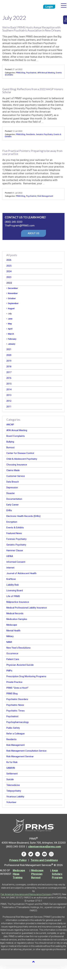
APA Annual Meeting (46, 73)
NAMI (9, 642)
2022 (9, 282)
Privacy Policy (18, 860)
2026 (8, 260)
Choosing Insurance (16, 464)
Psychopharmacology (17, 722)
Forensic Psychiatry (16, 539)
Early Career (12, 504)
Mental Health (13, 630)
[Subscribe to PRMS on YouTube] (44, 853)
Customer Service (15, 476)
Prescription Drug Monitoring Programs (26, 676)
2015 (8, 383)
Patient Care (12, 659)
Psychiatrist (31, 73)
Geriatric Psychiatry (44, 134)
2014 (8, 389)
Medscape (11, 624)
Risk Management (45, 196)
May (10, 323)
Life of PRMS (13, 596)
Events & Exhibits (15, 527)
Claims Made (13, 470)
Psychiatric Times (15, 710)
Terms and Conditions (44, 860)
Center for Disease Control (20, 453)
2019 (8, 360)
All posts (11, 255)
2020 (8, 355)
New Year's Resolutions (18, 647)
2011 (8, 406)
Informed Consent (15, 562)
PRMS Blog (20, 73)
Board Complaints (15, 436)
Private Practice (14, 682)
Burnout (10, 447)
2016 (8, 378)
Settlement (12, 773)
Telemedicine (13, 785)
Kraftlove (11, 579)
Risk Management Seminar (20, 756)
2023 (8, 277)
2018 (8, 366)
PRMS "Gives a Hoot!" (17, 687)
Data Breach (12, 481)
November (13, 293)
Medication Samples (16, 619)
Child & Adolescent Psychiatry (21, 459)
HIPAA (9, 556)
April (10, 329)
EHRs (9, 510)
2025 (8, 265)
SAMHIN (10, 768)
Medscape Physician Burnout (37, 874)
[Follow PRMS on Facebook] (24, 853)
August (11, 308)
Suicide (10, 779)
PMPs (9, 670)
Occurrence (12, 653)
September (13, 303)
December (13, 288)
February (12, 339)
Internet (10, 567)
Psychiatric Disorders (17, 699)
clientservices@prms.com (44, 846)
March (11, 334)
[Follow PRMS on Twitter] (30, 853)
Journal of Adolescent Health (21, 573)
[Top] (33, 962)
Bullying (10, 441)
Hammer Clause (14, 550)
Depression (12, 487)
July (10, 313)
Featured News (14, 533)
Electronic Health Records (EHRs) (23, 516)
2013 (8, 395)
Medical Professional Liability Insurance (26, 607)
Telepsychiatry (13, 790)
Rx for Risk (11, 762)
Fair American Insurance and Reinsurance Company (26, 894)
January (11, 344)
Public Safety (13, 727)
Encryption (11, 521)
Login (49, 6)
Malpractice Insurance (17, 602)
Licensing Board (14, 590)
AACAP (10, 424)
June (10, 319)
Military (10, 636)
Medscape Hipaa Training (19, 874)
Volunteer (11, 802)
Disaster (10, 493)
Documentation (14, 499)
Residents (30, 134)
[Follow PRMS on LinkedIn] (37, 853)
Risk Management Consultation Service (26, 750)
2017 (8, 372)
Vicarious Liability (15, 796)
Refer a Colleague (15, 733)
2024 (8, 271)
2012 (8, 401)
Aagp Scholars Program (57, 874)
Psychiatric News (15, 705)
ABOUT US (33, 233)
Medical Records (14, 613)
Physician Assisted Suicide (20, 665)
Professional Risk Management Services (15, 5)
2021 (8, 349)
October (12, 298)
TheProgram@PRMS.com (20, 225)
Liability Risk (12, 584)
